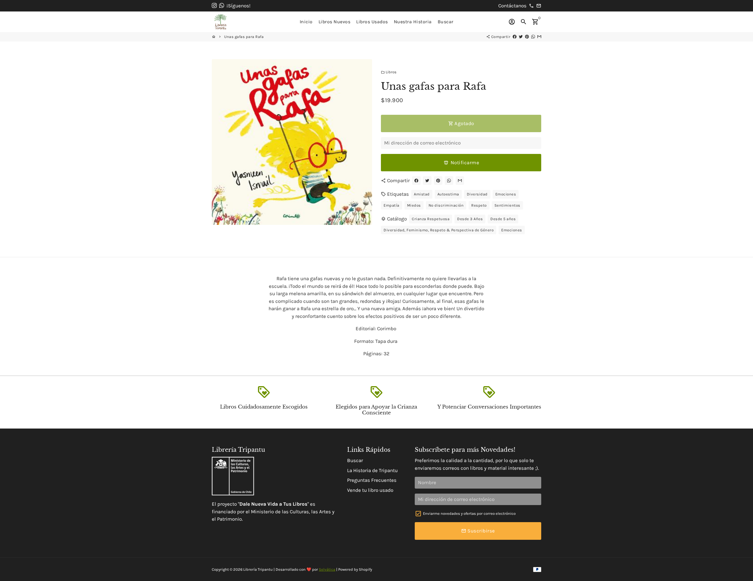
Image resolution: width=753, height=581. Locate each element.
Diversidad (477, 194)
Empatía (391, 205)
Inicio (306, 21)
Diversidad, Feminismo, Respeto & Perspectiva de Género (439, 230)
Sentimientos (507, 205)
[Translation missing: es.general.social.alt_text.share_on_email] (539, 36)
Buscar (446, 21)
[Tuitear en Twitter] (521, 36)
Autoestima (448, 194)
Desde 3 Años (470, 219)
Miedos (414, 205)
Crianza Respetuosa (430, 219)
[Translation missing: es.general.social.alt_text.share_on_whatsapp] (533, 36)
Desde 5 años (503, 219)
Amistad (422, 194)
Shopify (365, 569)
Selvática (327, 569)
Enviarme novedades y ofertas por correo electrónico (469, 513)
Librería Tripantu (258, 569)
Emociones (505, 194)
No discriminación (446, 205)
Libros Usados (372, 21)
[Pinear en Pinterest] (527, 36)
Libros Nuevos (335, 21)
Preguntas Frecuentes (372, 480)
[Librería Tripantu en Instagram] (214, 6)
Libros (389, 72)
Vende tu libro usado (370, 490)
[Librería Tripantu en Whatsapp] (221, 6)
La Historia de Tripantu (372, 470)
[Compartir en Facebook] (515, 36)
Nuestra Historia (413, 21)
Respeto (479, 205)
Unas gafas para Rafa (244, 36)
